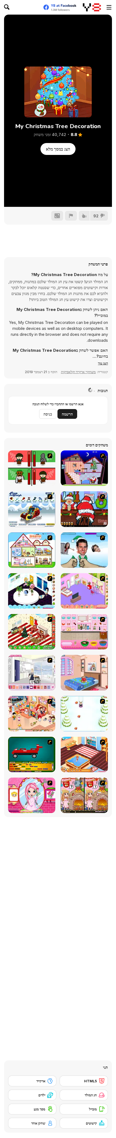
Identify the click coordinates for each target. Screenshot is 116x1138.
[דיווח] (71, 216)
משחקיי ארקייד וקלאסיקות (78, 372)
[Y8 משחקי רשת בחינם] (92, 7)
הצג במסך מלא (58, 149)
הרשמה (67, 414)
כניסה (47, 414)
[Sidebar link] (109, 7)
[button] (103, 363)
